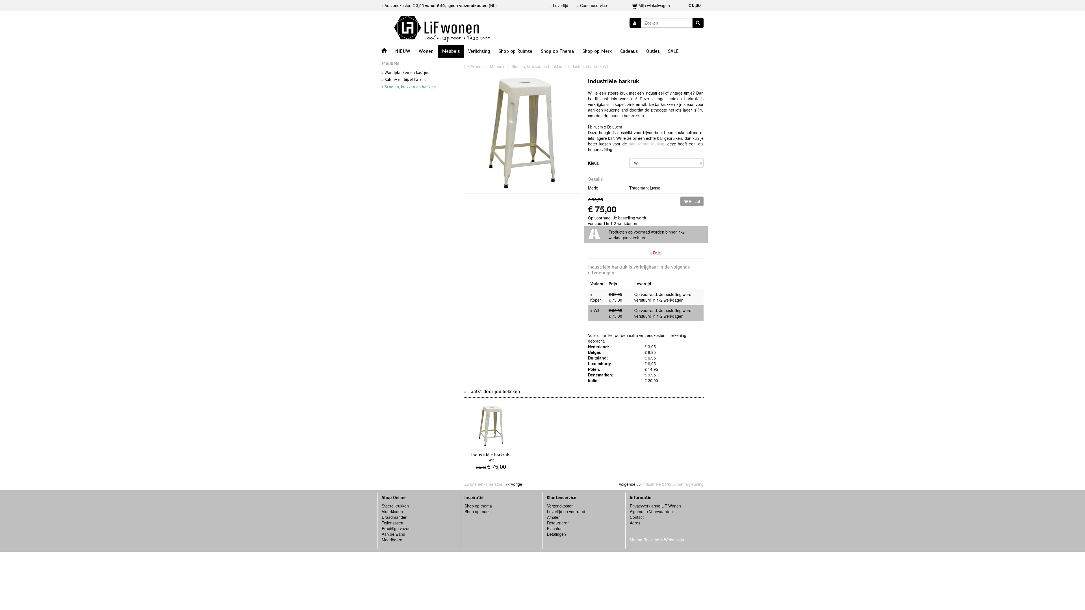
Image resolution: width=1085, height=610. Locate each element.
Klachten (555, 528)
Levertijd (560, 5)
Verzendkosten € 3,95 (436, 5)
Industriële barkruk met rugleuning (673, 484)
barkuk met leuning (646, 144)
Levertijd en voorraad (566, 511)
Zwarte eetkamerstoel (484, 484)
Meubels (451, 51)
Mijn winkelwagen (669, 5)
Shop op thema (478, 506)
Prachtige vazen (396, 528)
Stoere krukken (395, 506)
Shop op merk (477, 511)
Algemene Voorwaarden (651, 511)
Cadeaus (629, 51)
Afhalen (554, 517)
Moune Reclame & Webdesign (657, 540)
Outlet (652, 51)
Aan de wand (393, 534)
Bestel (694, 201)
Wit (596, 310)
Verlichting (479, 51)
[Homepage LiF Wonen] (442, 27)
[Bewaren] (635, 23)
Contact (637, 517)
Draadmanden (394, 517)
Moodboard (392, 540)
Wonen (426, 51)
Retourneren (558, 523)
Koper (595, 300)
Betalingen (556, 534)
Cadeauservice (593, 5)
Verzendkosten (560, 506)
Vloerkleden (392, 511)
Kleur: (594, 163)
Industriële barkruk (613, 81)
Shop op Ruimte (515, 51)
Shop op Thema (557, 51)
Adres (635, 523)
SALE (673, 51)
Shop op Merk (597, 51)
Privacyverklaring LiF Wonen (655, 506)
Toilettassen (392, 523)
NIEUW (402, 51)
